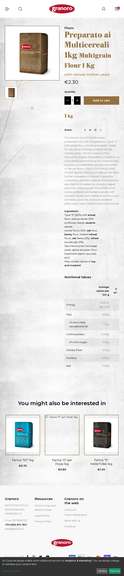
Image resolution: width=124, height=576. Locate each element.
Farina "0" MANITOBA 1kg (62, 462)
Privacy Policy (43, 521)
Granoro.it (70, 509)
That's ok (115, 571)
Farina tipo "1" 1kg (101, 460)
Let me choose (11, 571)
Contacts (69, 526)
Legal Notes (42, 515)
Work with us (72, 520)
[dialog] (62, 566)
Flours (69, 28)
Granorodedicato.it (75, 514)
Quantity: (70, 91)
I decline (102, 571)
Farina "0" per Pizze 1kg (23, 462)
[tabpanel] (11, 92)
